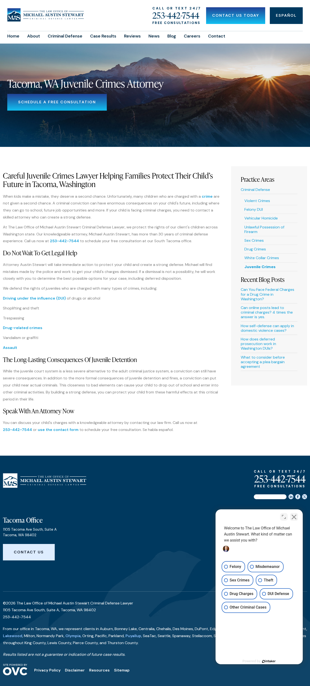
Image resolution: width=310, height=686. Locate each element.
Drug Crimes (255, 249)
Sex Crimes (254, 240)
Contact (216, 36)
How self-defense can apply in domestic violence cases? (267, 328)
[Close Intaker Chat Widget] (294, 517)
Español (286, 15)
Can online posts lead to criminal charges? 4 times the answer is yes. (267, 312)
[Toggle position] (284, 517)
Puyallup (133, 635)
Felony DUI (253, 209)
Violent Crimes (257, 200)
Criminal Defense (65, 36)
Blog (171, 36)
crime (207, 196)
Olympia (73, 635)
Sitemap (122, 670)
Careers (192, 36)
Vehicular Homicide (261, 218)
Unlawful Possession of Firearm (264, 229)
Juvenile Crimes (260, 266)
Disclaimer (75, 670)
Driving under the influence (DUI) (34, 298)
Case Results (103, 36)
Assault (10, 347)
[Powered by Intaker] (269, 661)
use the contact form (58, 429)
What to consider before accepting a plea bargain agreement (263, 362)
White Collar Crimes (261, 257)
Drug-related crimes (22, 327)
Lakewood (12, 635)
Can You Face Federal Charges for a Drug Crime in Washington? (267, 294)
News (154, 36)
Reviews (132, 36)
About (33, 36)
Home (13, 36)
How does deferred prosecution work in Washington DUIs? (258, 344)
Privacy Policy (47, 670)
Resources (99, 670)
